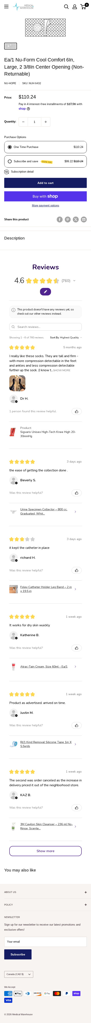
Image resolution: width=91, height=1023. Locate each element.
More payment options (45, 205)
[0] (83, 6)
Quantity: (10, 121)
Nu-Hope (10, 83)
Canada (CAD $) (15, 974)
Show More (61, 370)
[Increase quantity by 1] (45, 121)
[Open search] (66, 6)
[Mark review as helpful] (77, 411)
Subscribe (18, 954)
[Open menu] (6, 6)
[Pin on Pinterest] (68, 219)
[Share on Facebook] (60, 219)
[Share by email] (84, 219)
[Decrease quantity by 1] (23, 121)
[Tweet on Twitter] (76, 219)
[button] (74, 280)
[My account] (75, 6)
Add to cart (45, 183)
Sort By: (54, 337)
